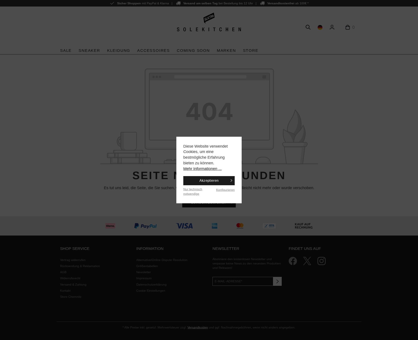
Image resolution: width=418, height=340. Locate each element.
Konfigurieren (225, 190)
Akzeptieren (209, 180)
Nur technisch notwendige (192, 191)
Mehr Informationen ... (202, 169)
